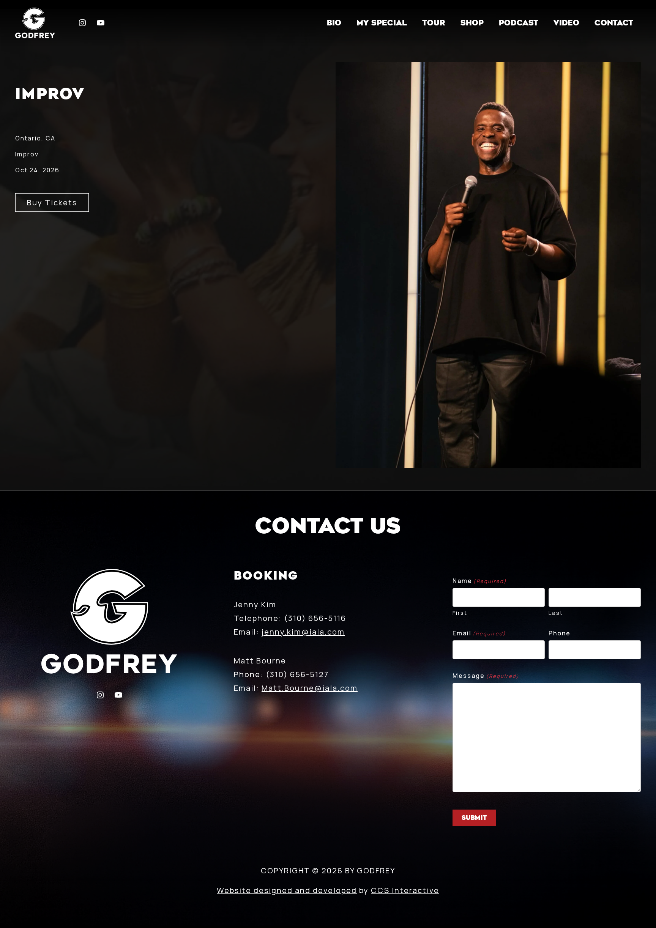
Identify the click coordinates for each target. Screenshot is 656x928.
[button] (35, 23)
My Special (381, 23)
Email (479, 633)
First (460, 613)
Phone (560, 633)
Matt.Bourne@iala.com (310, 688)
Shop (472, 23)
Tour (433, 23)
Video (566, 23)
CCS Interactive (405, 890)
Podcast (518, 23)
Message (486, 675)
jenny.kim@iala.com (303, 632)
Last (556, 613)
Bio (334, 23)
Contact (613, 23)
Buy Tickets (52, 202)
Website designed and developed (287, 890)
